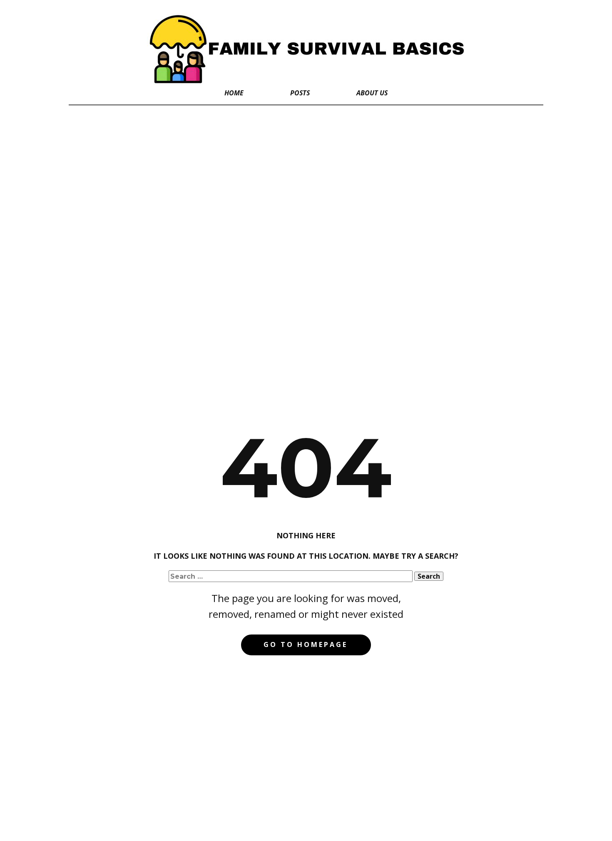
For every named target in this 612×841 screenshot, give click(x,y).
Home (234, 92)
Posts (300, 92)
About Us (372, 92)
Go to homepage (306, 644)
